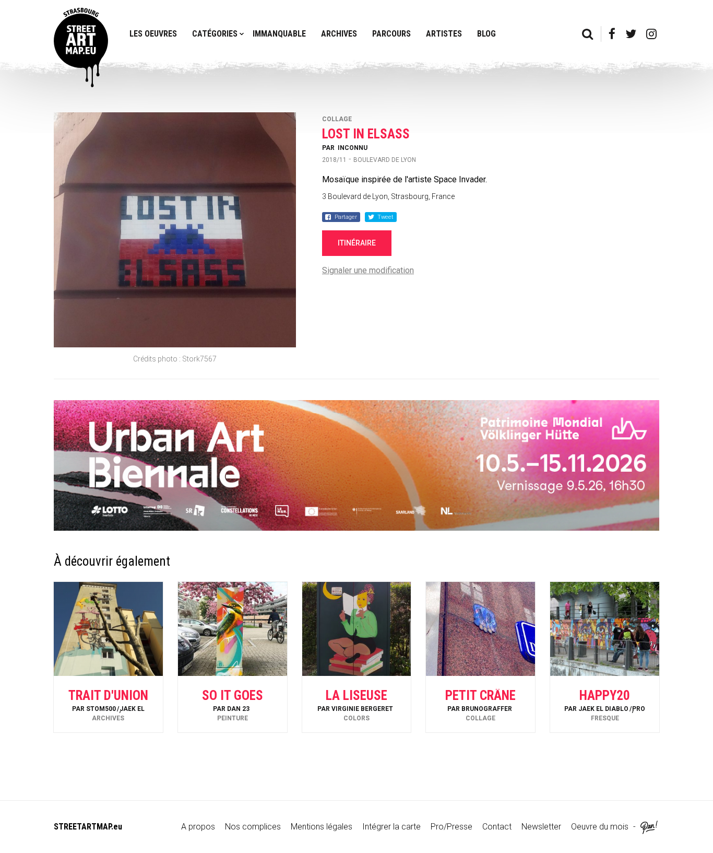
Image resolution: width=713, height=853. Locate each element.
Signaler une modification (368, 270)
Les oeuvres (153, 34)
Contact (497, 827)
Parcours (391, 34)
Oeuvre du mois (599, 827)
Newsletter (541, 827)
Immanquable (279, 34)
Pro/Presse (451, 827)
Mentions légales (321, 827)
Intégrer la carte (391, 827)
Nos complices (253, 827)
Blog (486, 34)
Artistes (444, 34)
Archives (339, 34)
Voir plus (108, 704)
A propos (198, 827)
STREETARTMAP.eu (88, 827)
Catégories (214, 34)
